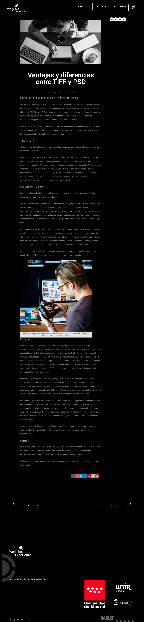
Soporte (57, 553)
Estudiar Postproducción (120, 557)
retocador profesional (61, 116)
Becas (56, 556)
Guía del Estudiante (62, 560)
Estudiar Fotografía (121, 552)
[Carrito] (133, 7)
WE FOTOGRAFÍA (69, 92)
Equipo (87, 556)
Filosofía (87, 552)
